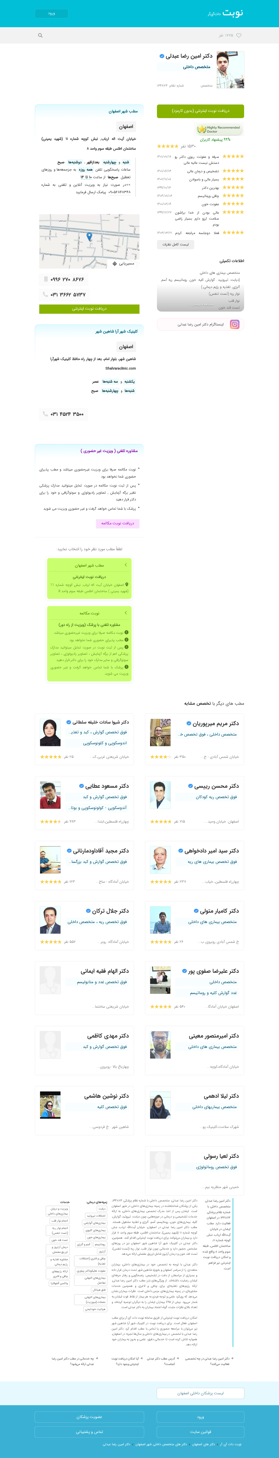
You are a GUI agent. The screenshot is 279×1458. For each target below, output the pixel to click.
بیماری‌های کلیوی (95, 1230)
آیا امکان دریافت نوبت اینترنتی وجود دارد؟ (125, 1361)
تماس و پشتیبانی (89, 1432)
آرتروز (102, 1251)
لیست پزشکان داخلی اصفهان (200, 1393)
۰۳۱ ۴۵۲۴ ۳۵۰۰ (67, 414)
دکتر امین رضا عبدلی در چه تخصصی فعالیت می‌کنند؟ (207, 1361)
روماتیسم (100, 1244)
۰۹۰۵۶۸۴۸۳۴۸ (119, 192)
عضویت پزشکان (89, 1417)
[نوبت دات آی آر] (225, 13)
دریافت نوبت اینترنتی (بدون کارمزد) (200, 111)
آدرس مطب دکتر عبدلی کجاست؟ (161, 1361)
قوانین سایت (200, 1432)
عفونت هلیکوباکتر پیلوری (91, 1271)
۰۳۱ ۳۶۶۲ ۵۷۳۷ (68, 295)
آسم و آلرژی (83, 1244)
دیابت (102, 1209)
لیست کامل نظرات (175, 244)
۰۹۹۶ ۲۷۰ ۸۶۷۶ (67, 280)
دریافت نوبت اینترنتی (89, 309)
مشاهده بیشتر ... (200, 304)
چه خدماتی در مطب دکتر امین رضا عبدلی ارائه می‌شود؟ (73, 1361)
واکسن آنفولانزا (59, 1283)
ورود (51, 13)
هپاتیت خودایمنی (95, 1309)
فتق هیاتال (99, 1290)
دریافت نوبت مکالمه (117, 523)
